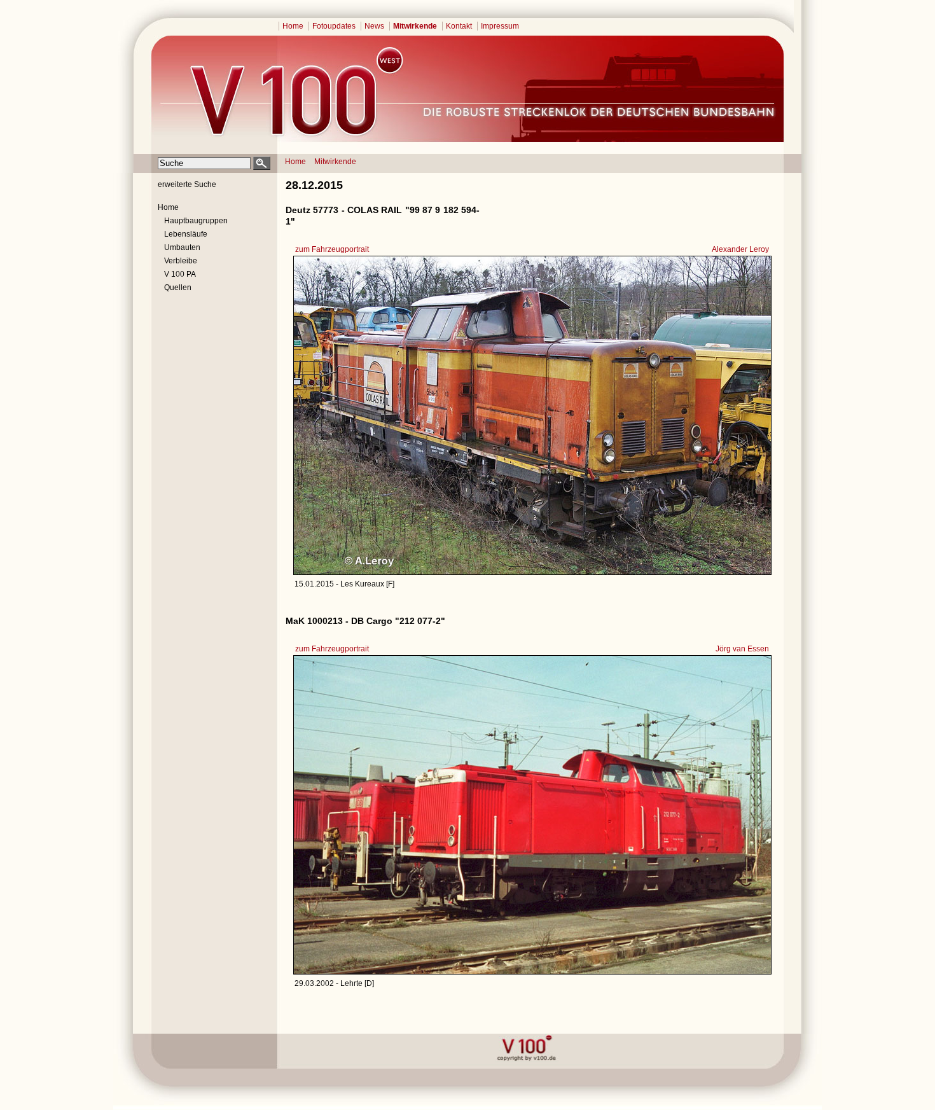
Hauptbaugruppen (196, 220)
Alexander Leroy (740, 249)
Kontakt (459, 26)
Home (292, 26)
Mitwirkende (415, 26)
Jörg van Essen (742, 648)
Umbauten (182, 247)
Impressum (500, 26)
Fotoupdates (334, 26)
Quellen (177, 287)
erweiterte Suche (187, 184)
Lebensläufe (185, 234)
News (374, 26)
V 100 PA (180, 274)
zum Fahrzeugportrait (332, 249)
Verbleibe (180, 260)
